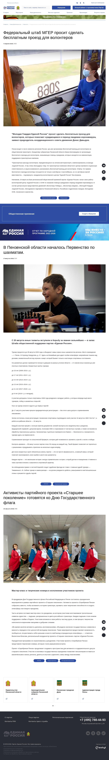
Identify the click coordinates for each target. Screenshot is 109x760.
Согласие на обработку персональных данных (17, 754)
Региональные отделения (62, 717)
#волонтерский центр (48, 198)
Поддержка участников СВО (54, 17)
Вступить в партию (99, 12)
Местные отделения (54, 12)
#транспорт (64, 198)
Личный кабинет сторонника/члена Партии (89, 7)
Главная (5, 24)
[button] (54, 705)
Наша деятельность (35, 12)
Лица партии (19, 12)
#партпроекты (52, 660)
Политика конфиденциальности (13, 750)
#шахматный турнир (61, 484)
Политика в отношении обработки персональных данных (21, 752)
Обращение (61, 7)
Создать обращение (89, 214)
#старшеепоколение (68, 660)
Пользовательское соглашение (13, 749)
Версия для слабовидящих (97, 2)
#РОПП (46, 484)
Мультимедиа (83, 12)
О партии (6, 12)
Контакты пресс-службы (38, 721)
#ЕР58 (39, 660)
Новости (25, 24)
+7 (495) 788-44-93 (93, 720)
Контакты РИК (10, 721)
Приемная (69, 12)
